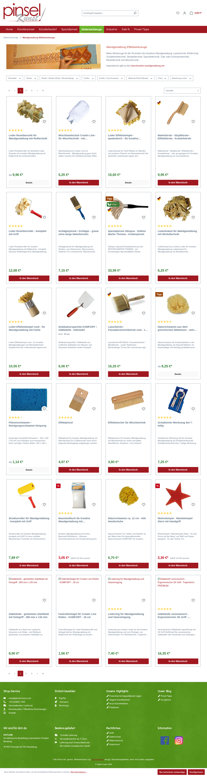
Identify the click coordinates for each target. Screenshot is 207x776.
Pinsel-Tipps (166, 696)
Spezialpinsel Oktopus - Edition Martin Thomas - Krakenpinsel (127, 233)
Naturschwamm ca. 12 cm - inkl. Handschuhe (127, 520)
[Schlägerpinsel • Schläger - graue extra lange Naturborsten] (78, 208)
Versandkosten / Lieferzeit (21, 705)
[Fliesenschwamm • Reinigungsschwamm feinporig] (29, 400)
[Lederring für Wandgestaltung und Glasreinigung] (128, 591)
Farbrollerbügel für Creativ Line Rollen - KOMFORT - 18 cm (77, 616)
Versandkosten (98, 759)
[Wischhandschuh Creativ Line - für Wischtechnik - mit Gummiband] (78, 113)
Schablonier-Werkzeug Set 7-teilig (175, 424)
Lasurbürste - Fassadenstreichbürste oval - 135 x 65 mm (128, 328)
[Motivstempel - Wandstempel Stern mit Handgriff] (178, 496)
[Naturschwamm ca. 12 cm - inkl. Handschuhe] (128, 496)
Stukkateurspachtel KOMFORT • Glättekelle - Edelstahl (77, 328)
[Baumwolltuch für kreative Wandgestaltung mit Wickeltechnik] (78, 496)
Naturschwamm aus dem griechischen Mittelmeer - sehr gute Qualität (176, 328)
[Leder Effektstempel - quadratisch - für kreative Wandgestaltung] (128, 113)
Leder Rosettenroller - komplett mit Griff (27, 233)
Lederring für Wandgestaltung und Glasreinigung (126, 616)
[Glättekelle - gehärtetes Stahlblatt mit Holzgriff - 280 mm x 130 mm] (29, 591)
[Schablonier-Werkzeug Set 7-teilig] (178, 400)
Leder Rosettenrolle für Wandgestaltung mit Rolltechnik (28, 137)
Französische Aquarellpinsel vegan (125, 696)
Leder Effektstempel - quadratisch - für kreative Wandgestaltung (123, 137)
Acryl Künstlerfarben (118, 703)
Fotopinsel (114, 707)
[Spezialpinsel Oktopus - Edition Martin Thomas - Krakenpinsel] (128, 208)
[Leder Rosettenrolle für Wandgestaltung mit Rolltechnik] (29, 113)
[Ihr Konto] (184, 13)
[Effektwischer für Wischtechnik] (128, 400)
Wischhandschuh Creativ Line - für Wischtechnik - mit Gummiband (77, 137)
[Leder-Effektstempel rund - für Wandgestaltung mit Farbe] (29, 304)
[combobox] (107, 13)
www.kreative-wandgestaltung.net (147, 66)
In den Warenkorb (78, 182)
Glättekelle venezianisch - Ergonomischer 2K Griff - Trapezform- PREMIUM (173, 616)
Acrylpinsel (165, 700)
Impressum (114, 744)
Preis (160, 78)
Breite (29, 78)
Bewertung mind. (180, 78)
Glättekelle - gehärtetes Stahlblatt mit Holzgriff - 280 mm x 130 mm (29, 616)
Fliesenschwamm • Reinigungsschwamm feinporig (27, 424)
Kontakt (12, 713)
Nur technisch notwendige (172, 772)
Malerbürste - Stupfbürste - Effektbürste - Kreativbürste (174, 137)
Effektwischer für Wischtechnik (127, 422)
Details (29, 182)
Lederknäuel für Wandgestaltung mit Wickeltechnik (177, 233)
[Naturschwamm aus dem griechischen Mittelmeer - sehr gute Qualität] (178, 304)
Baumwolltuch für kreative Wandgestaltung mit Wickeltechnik (74, 520)
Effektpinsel (65, 422)
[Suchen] (135, 13)
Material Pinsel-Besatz (138, 78)
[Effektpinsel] (78, 400)
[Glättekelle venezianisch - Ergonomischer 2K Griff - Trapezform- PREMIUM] (178, 591)
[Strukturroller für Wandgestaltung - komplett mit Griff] (29, 496)
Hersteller (12, 78)
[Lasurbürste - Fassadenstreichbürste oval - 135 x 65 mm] (128, 304)
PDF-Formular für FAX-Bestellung (21, 747)
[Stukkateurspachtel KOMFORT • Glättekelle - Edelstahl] (78, 304)
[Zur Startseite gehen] (25, 12)
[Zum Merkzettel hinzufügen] (44, 122)
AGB (111, 733)
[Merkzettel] (177, 13)
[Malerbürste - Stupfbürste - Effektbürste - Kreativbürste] (178, 113)
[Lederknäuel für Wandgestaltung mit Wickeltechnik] (178, 208)
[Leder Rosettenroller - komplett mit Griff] (29, 208)
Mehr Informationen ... (79, 772)
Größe (87, 78)
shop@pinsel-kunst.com (20, 698)
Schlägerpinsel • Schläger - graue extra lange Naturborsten (78, 233)
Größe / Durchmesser (109, 78)
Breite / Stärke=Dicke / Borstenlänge (58, 78)
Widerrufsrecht (116, 740)
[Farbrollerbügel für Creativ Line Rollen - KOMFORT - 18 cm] (78, 591)
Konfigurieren (196, 772)
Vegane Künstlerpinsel (119, 700)
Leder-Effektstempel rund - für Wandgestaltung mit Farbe (27, 328)
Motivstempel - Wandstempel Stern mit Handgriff (175, 520)
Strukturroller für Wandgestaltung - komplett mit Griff (29, 520)
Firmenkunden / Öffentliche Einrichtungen (27, 709)
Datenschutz (115, 737)
